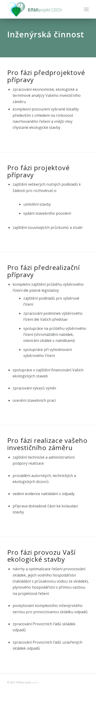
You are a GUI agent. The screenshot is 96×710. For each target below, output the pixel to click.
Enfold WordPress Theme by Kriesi (62, 682)
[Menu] (86, 9)
